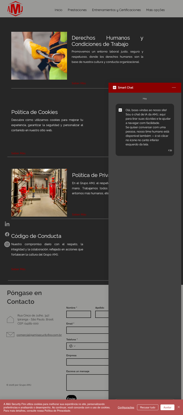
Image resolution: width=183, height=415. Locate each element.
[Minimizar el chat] (174, 88)
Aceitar (167, 407)
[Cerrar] (179, 407)
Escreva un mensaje (77, 371)
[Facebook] (7, 234)
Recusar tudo (147, 407)
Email (70, 323)
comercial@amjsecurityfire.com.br (39, 335)
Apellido (99, 307)
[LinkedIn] (7, 224)
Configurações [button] (126, 407)
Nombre (71, 307)
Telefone (72, 339)
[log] (144, 245)
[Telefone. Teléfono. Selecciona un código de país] (72, 346)
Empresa (71, 355)
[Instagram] (7, 244)
